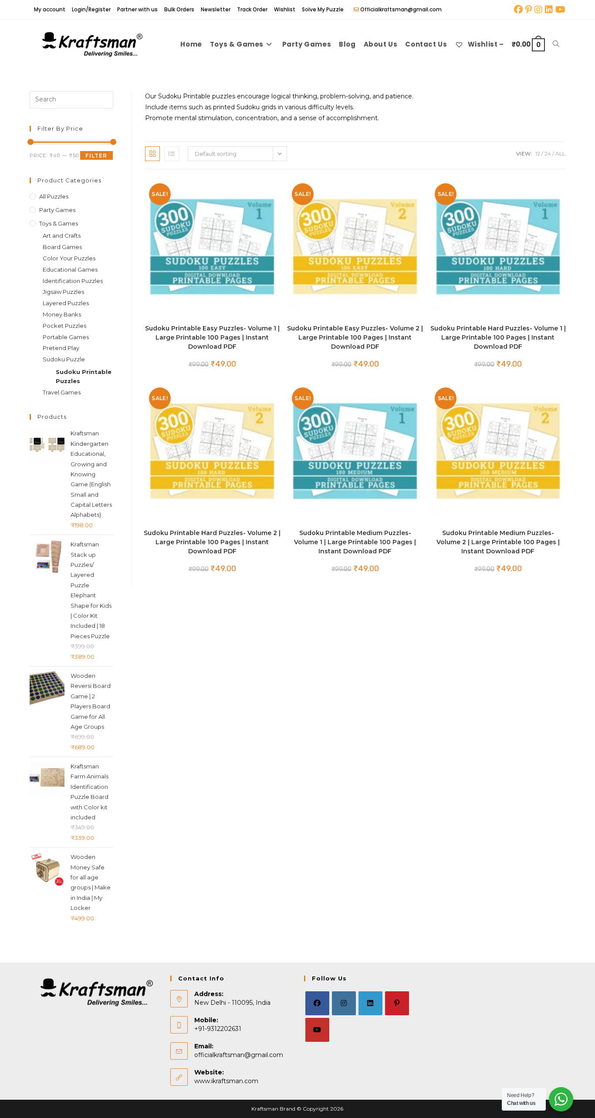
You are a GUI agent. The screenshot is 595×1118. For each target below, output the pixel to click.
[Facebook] (317, 1003)
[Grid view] (152, 153)
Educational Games (70, 269)
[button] (247, 188)
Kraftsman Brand (273, 1108)
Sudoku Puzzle (64, 359)
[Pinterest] (397, 1003)
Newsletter (215, 9)
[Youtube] (317, 1030)
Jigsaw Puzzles (63, 291)
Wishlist (284, 9)
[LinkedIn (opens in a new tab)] (549, 9)
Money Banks (62, 314)
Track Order (252, 9)
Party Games (57, 209)
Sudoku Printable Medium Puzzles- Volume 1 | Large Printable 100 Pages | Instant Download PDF (355, 542)
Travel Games (62, 392)
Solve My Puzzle (323, 9)
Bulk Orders (179, 9)
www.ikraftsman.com (226, 1081)
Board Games (62, 246)
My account (49, 9)
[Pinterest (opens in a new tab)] (528, 9)
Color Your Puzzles (69, 258)
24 (547, 153)
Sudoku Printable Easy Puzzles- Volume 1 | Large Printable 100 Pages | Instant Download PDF (212, 337)
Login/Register (91, 9)
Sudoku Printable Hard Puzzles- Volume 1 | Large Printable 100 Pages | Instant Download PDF (498, 337)
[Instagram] (344, 1003)
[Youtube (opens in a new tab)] (559, 9)
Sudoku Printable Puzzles (84, 376)
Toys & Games (58, 223)
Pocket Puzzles (64, 325)
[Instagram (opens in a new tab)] (538, 9)
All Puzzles (53, 196)
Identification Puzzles (73, 280)
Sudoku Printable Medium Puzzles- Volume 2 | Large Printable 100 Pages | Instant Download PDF (498, 542)
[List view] (171, 153)
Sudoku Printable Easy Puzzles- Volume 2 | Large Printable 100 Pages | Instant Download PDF (355, 337)
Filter (96, 155)
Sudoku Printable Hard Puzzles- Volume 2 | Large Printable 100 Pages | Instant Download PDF (212, 542)
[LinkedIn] (370, 1003)
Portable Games (66, 336)
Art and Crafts (62, 235)
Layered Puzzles (66, 303)
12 (537, 153)
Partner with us (137, 9)
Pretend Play (61, 347)
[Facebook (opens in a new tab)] (518, 9)
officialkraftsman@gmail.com (238, 1055)
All (560, 153)
